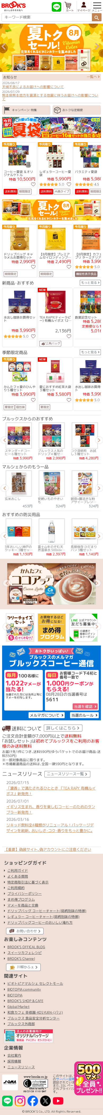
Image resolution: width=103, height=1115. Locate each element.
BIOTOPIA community (24, 989)
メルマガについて (44, 715)
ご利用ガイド (17, 870)
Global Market (18, 1006)
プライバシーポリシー (24, 893)
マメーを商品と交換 (22, 905)
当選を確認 (83, 706)
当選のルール (82, 715)
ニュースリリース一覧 (65, 774)
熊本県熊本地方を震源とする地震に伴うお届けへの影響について (50, 97)
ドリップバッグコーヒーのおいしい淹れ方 (40, 922)
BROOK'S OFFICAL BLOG (26, 946)
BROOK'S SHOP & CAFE (25, 1001)
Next (97, 47)
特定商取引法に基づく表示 (28, 881)
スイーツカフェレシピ (24, 952)
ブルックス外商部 (21, 1023)
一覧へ (92, 77)
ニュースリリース (21, 1067)
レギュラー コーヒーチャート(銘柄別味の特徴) (43, 916)
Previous (3, 47)
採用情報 (14, 1061)
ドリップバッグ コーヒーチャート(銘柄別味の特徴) (46, 910)
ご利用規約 (16, 887)
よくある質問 (17, 876)
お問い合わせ (26, 931)
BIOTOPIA (14, 995)
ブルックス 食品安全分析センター (33, 1018)
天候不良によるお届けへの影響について (33, 86)
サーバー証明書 (67, 1079)
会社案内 (14, 1055)
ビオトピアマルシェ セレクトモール (35, 983)
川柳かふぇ (25, 967)
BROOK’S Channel (21, 958)
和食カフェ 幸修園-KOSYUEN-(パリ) (35, 1012)
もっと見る (89, 282)
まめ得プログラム (21, 899)
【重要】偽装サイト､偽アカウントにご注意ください (47, 849)
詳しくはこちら (61, 728)
